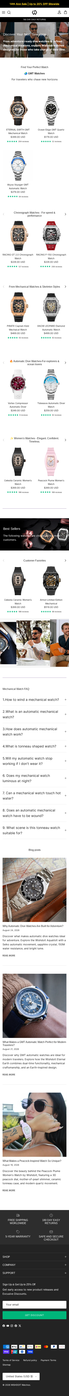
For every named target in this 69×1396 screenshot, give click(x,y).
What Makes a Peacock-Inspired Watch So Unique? (32, 1161)
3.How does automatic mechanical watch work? (30, 731)
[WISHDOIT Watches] (34, 12)
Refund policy (30, 1360)
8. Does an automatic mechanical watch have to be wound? (29, 813)
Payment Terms (48, 1360)
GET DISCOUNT (34, 1315)
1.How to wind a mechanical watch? (31, 700)
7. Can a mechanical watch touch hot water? (32, 795)
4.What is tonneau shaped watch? (29, 746)
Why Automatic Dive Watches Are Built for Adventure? (33, 926)
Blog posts (35, 850)
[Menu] (3, 12)
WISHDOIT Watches (20, 1385)
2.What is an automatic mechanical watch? (30, 714)
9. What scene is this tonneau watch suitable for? (31, 830)
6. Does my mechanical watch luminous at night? (26, 778)
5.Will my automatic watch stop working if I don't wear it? (27, 761)
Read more (9, 955)
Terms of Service (11, 1360)
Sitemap (7, 1364)
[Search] (10, 12)
